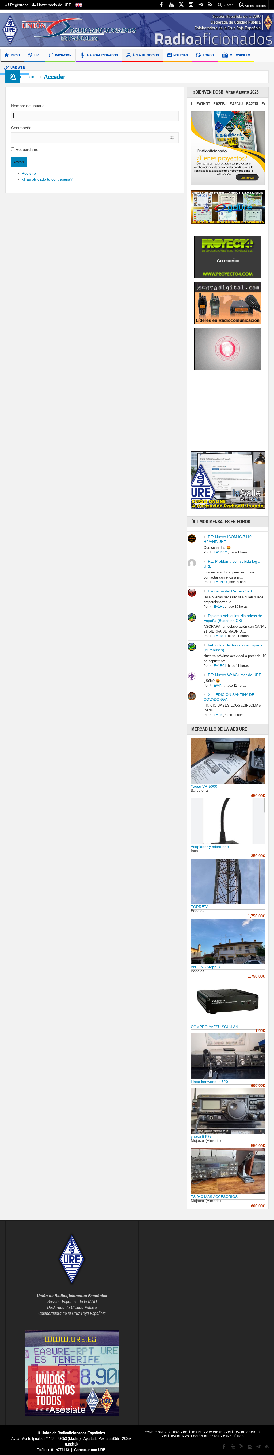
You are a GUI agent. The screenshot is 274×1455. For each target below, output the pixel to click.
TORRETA (199, 907)
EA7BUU (220, 582)
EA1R (218, 715)
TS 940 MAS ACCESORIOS (214, 1196)
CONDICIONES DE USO (162, 1432)
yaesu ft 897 (201, 1136)
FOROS (208, 55)
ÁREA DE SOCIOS (145, 55)
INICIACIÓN (63, 55)
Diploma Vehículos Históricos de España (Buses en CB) (233, 618)
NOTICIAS (180, 55)
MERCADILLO (240, 55)
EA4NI (218, 685)
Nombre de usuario (27, 106)
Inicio (29, 77)
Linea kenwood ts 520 (209, 1081)
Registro (29, 173)
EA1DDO (220, 552)
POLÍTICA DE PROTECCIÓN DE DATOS (191, 1436)
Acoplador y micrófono (210, 846)
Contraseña (21, 127)
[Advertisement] (232, 411)
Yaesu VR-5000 (204, 786)
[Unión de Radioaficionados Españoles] (137, 29)
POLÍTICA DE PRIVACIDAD (203, 1432)
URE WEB (17, 67)
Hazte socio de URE (53, 5)
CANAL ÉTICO (233, 1436)
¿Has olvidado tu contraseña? (47, 179)
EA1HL (219, 606)
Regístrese (20, 5)
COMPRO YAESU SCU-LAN (214, 1027)
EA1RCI (220, 636)
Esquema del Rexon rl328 (230, 591)
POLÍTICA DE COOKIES (243, 1432)
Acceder (19, 162)
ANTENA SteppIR (205, 967)
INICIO (15, 55)
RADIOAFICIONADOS (102, 55)
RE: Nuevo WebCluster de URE (234, 675)
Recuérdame (27, 149)
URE (37, 55)
